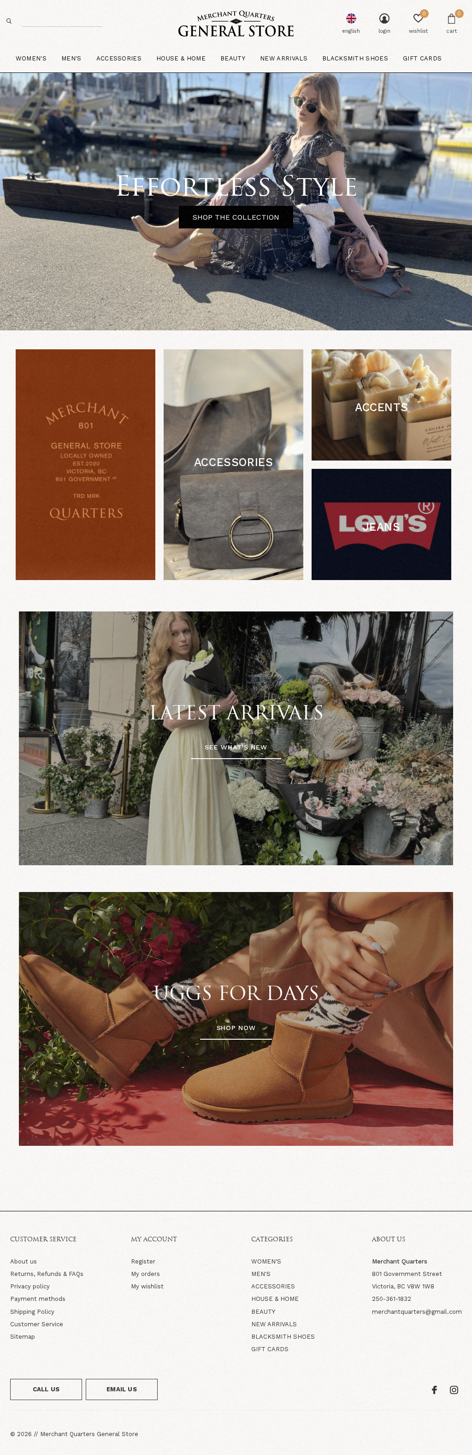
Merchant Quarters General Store (89, 1434)
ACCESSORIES (273, 1286)
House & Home (181, 58)
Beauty (232, 58)
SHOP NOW (236, 1027)
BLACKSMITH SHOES (283, 1336)
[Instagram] (454, 1390)
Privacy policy (30, 1286)
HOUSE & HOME (275, 1298)
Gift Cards (422, 58)
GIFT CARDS (270, 1349)
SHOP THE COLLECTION (236, 217)
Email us (121, 1389)
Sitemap (22, 1336)
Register (143, 1261)
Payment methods (37, 1298)
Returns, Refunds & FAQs (46, 1273)
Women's (31, 58)
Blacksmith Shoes (355, 58)
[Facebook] (434, 1390)
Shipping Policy (32, 1311)
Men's (71, 58)
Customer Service (36, 1324)
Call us (46, 1389)
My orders (145, 1273)
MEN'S (261, 1273)
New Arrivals (283, 58)
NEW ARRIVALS (274, 1324)
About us (23, 1261)
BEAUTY (263, 1311)
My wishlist (147, 1286)
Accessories (119, 58)
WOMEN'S (266, 1261)
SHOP (233, 484)
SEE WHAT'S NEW (236, 747)
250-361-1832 (391, 1298)
